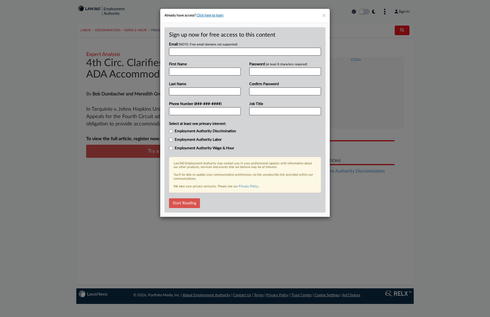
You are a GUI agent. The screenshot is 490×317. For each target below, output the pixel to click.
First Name (178, 64)
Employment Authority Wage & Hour (204, 148)
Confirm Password (264, 84)
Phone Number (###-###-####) (195, 104)
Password (278, 64)
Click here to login (210, 15)
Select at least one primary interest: (197, 124)
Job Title (256, 104)
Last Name (177, 84)
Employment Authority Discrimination (205, 131)
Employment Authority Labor (198, 140)
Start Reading (184, 203)
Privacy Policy (248, 186)
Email (203, 44)
